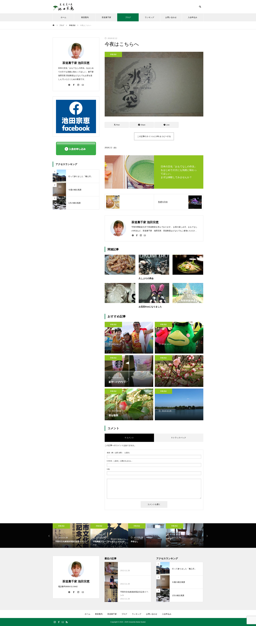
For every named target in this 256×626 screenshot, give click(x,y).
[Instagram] (140, 235)
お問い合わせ (171, 17)
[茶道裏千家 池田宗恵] (63, 7)
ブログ (128, 17)
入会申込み (192, 17)
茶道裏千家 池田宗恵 (76, 63)
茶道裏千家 (106, 17)
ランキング (149, 17)
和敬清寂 (113, 54)
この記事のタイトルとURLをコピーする (154, 136)
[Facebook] (136, 235)
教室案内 (85, 17)
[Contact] (144, 235)
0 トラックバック (178, 438)
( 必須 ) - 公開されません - (119, 461)
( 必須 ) (118, 452)
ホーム (63, 17)
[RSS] (66, 622)
